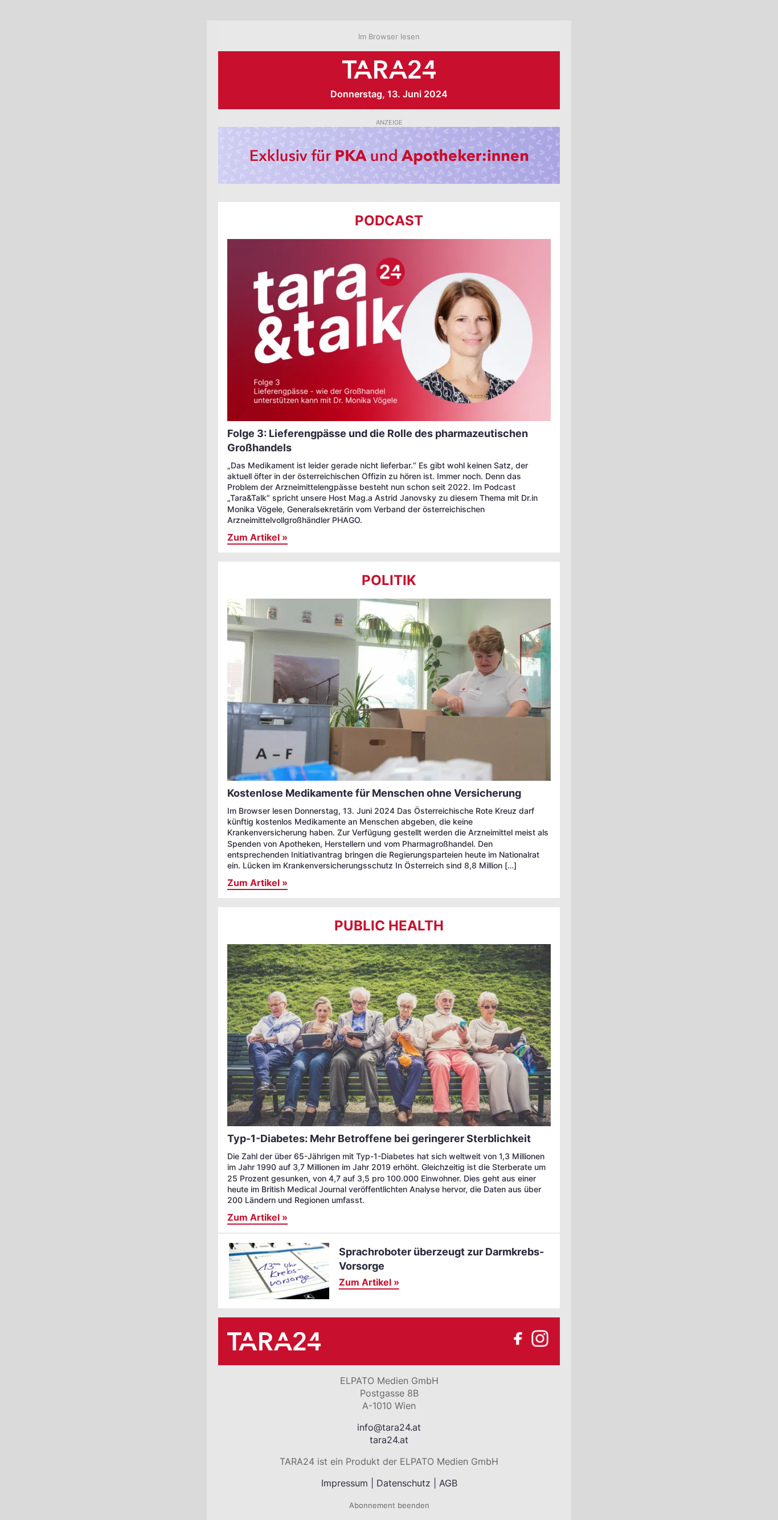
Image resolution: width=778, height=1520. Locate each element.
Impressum (344, 1483)
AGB (448, 1483)
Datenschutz (403, 1483)
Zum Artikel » (257, 537)
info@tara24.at (389, 1427)
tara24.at (389, 1439)
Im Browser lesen (389, 36)
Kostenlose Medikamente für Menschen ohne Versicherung (374, 793)
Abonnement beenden (389, 1505)
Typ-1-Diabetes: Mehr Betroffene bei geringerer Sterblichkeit (379, 1138)
